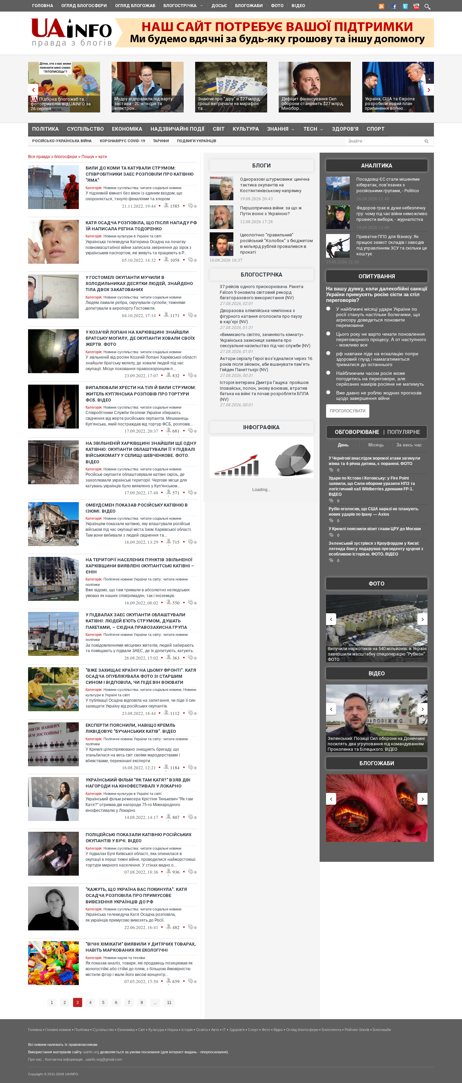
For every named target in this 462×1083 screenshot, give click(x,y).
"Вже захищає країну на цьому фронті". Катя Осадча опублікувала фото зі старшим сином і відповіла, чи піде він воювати (141, 676)
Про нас (35, 1059)
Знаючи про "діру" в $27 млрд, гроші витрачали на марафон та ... (229, 103)
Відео (298, 5)
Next (430, 90)
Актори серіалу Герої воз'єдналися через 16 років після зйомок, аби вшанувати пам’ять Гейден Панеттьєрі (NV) (266, 364)
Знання (275, 130)
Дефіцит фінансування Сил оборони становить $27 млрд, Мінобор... (312, 103)
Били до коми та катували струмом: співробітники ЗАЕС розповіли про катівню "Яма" (139, 174)
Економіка (127, 129)
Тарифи (161, 141)
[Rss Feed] (381, 7)
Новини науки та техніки (124, 958)
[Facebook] (392, 7)
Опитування (377, 276)
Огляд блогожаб (135, 5)
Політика (45, 129)
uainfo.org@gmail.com (104, 1059)
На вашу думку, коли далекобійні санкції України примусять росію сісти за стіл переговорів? (376, 294)
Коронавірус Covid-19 (122, 141)
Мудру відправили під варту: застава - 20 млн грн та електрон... (144, 103)
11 (169, 1002)
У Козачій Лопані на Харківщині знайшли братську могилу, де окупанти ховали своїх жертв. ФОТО (140, 338)
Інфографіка (261, 427)
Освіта (202, 1030)
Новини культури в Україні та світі (132, 236)
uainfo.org (91, 1052)
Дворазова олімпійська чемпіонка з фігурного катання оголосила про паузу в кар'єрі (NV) (261, 316)
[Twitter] (404, 7)
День (343, 444)
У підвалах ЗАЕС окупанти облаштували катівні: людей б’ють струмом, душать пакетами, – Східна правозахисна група (136, 620)
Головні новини (58, 1030)
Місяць (376, 444)
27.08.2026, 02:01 (236, 303)
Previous (31, 90)
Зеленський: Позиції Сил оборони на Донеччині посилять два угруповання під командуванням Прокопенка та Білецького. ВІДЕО (376, 743)
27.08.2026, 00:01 (236, 405)
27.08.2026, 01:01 (236, 351)
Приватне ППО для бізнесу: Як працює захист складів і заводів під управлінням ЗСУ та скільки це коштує (391, 245)
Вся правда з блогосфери (52, 156)
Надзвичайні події (178, 129)
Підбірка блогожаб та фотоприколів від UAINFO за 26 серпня (61, 104)
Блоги (261, 165)
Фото (277, 5)
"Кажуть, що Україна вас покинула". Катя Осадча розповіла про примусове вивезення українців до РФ (136, 895)
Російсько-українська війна (62, 141)
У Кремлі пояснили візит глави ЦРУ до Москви (375, 528)
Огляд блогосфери (84, 5)
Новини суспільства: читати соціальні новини (142, 188)
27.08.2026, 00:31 (236, 375)
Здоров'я (345, 129)
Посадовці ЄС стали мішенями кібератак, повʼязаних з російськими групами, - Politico (388, 185)
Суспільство (85, 129)
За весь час (409, 444)
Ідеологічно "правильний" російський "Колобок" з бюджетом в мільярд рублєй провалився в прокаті (276, 243)
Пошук (88, 156)
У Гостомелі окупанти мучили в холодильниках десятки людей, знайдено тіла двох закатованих (139, 283)
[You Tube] (415, 7)
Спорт (376, 129)
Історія (187, 1030)
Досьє (219, 5)
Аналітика (376, 165)
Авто (215, 1030)
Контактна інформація (64, 1059)
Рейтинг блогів (357, 1030)
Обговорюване (357, 432)
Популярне (403, 432)
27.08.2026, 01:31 (236, 327)
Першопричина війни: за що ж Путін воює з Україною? (271, 210)
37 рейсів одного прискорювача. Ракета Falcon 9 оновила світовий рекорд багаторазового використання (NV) (261, 292)
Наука (172, 1030)
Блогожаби (249, 5)
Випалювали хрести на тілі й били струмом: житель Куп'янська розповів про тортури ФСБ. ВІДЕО (141, 393)
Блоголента (331, 1030)
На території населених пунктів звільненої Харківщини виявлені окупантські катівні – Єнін (140, 565)
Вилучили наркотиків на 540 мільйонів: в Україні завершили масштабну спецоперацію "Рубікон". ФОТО (377, 654)
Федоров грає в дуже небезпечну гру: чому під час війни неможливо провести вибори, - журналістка (392, 213)
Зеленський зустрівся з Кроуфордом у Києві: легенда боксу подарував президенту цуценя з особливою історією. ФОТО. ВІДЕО (376, 549)
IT (224, 1030)
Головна (42, 5)
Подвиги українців (196, 141)
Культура (246, 129)
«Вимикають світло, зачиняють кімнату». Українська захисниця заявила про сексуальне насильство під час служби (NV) (265, 340)
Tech (308, 130)
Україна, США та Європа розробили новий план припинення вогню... (390, 103)
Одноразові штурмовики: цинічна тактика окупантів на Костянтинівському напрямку (274, 185)
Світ (219, 129)
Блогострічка (178, 6)
